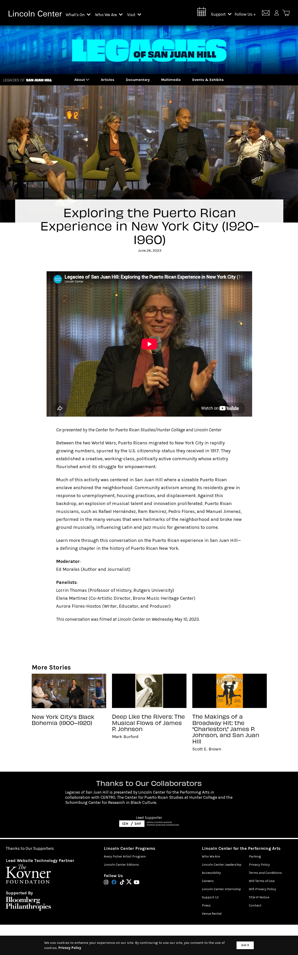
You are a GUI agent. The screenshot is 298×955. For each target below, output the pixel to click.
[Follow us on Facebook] (115, 882)
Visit (131, 14)
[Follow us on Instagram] (107, 882)
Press (206, 905)
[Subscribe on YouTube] (136, 882)
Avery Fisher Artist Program (125, 856)
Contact (255, 905)
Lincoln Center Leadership (221, 865)
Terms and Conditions (265, 873)
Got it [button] (245, 945)
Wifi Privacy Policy (262, 889)
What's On (76, 14)
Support (219, 14)
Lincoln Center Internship (221, 889)
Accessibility (211, 873)
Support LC (210, 897)
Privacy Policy (259, 865)
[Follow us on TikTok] (123, 882)
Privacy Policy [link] (69, 948)
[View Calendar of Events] (201, 13)
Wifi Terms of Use (261, 881)
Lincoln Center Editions (121, 865)
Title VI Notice (259, 897)
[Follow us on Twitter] (130, 882)
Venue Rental (212, 914)
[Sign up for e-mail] (266, 13)
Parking (255, 856)
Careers (208, 881)
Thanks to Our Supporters (30, 848)
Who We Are (106, 14)
